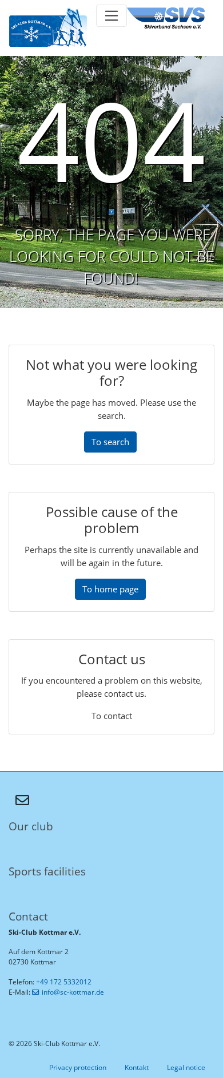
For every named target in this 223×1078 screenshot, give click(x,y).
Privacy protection (77, 1067)
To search (110, 441)
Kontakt (137, 1067)
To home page (110, 589)
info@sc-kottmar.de (73, 992)
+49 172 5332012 (63, 982)
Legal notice (186, 1067)
